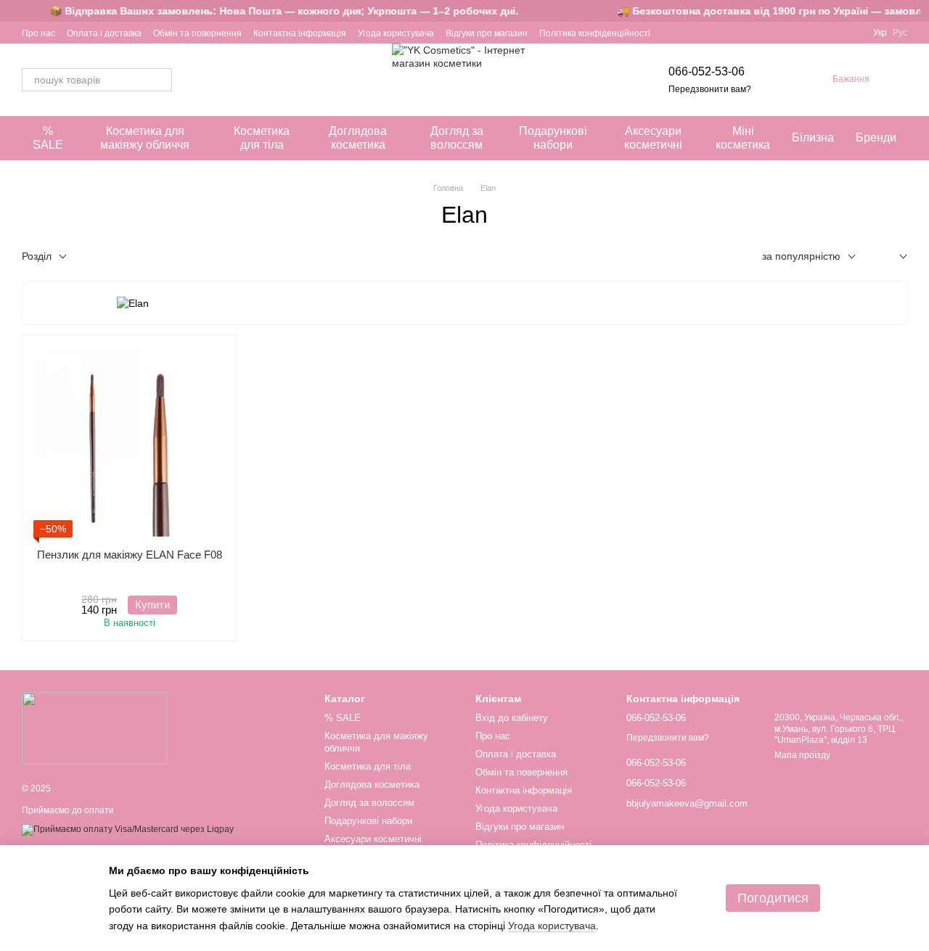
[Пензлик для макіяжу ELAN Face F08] (129, 442)
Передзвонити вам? (709, 89)
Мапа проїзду (802, 755)
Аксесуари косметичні (653, 137)
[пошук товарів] (160, 79)
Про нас (38, 33)
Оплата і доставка (104, 33)
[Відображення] (892, 257)
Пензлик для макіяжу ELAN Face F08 (129, 554)
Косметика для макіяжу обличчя (144, 137)
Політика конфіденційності (594, 33)
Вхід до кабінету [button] (511, 717)
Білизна (813, 137)
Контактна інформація (299, 33)
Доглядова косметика (358, 137)
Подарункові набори (553, 137)
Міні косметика (743, 137)
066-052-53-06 (706, 71)
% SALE (48, 137)
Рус (900, 32)
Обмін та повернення (197, 33)
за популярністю (801, 256)
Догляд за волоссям (456, 137)
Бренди (876, 137)
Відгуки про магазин (487, 33)
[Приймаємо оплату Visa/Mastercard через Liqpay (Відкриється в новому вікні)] (128, 829)
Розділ (37, 256)
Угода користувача (396, 33)
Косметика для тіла (262, 137)
